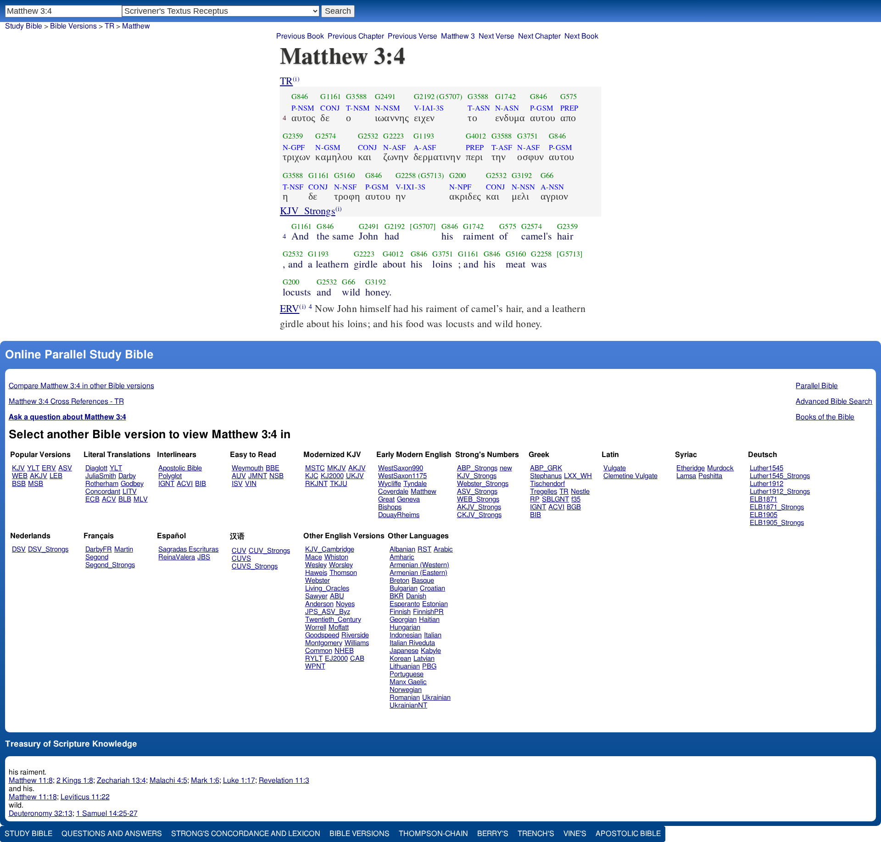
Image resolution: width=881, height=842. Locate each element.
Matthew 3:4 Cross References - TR (66, 401)
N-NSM (387, 108)
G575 (568, 96)
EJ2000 (336, 658)
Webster (317, 580)
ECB (92, 499)
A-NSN (552, 187)
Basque (423, 580)
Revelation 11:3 (284, 780)
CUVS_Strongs (255, 566)
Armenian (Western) (419, 565)
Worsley (341, 565)
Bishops (389, 507)
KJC (311, 476)
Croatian (432, 588)
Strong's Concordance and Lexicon (245, 833)
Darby (127, 476)
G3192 (522, 175)
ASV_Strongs (477, 491)
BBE (272, 468)
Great (386, 499)
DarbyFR (98, 549)
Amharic (402, 557)
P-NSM (303, 108)
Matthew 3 (458, 36)
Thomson (343, 572)
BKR (397, 596)
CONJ (330, 108)
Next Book (581, 36)
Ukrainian (436, 697)
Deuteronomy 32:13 (40, 813)
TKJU (338, 483)
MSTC (315, 468)
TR (286, 80)
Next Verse (496, 36)
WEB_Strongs (478, 499)
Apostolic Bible (628, 833)
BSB (19, 483)
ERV (289, 308)
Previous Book (300, 36)
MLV (141, 499)
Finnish (400, 611)
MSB (35, 483)
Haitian (429, 619)
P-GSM (541, 108)
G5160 (344, 175)
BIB (200, 483)
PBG (429, 666)
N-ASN (507, 108)
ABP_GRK (546, 468)
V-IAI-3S (429, 108)
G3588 (356, 96)
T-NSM (358, 108)
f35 (575, 499)
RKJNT (316, 483)
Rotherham (101, 483)
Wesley (316, 565)
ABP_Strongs (477, 468)
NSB (276, 476)
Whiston (336, 557)
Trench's (536, 833)
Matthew (423, 491)
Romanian (405, 697)
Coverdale (393, 491)
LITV (130, 491)
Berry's (492, 833)
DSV (19, 549)
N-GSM (327, 147)
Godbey (132, 483)
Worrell (315, 627)
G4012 (476, 136)
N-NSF (345, 187)
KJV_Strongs (307, 210)
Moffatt (339, 627)
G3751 (527, 136)
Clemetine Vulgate (630, 476)
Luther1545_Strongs (780, 476)
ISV (237, 483)
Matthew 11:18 (33, 797)
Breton (399, 580)
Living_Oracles (327, 588)
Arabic (443, 549)
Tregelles (543, 491)
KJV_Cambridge (329, 549)
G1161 (330, 96)
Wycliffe (389, 483)
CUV (239, 550)
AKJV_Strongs (479, 507)
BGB (574, 507)
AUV (239, 476)
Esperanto (405, 604)
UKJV (355, 476)
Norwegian (406, 689)
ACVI (185, 483)
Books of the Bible (825, 417)
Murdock (720, 468)
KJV (18, 468)
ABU (337, 596)
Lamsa (686, 476)
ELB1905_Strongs (777, 522)
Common (318, 650)
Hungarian (405, 627)
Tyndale (415, 483)
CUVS (241, 558)
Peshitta (710, 476)
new (506, 468)
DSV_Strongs (48, 549)
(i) (296, 78)
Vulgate (614, 468)
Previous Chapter (356, 36)
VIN (250, 483)
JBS (203, 557)
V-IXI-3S (410, 187)
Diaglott (96, 468)
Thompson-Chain (433, 833)
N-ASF (394, 147)
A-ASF (424, 147)
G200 (457, 175)
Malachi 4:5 (168, 780)
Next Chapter (539, 36)
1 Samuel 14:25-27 (107, 813)
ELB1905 (763, 515)
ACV (109, 499)
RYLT (314, 658)
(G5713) (431, 175)
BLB (124, 499)
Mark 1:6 (205, 780)
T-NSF (293, 187)
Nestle (580, 491)
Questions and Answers (111, 833)
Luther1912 (766, 483)
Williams (357, 643)
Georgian (403, 619)
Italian (432, 635)
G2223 (393, 136)
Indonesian (406, 635)
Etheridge (690, 468)
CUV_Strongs (269, 550)
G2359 (293, 136)
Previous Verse (412, 36)
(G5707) (449, 96)
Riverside (355, 635)
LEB (56, 476)
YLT (33, 468)
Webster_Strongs (482, 483)
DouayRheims (398, 515)
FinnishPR (428, 611)
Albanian (402, 549)
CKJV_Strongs (479, 515)
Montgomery (323, 643)
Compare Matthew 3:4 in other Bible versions (81, 386)
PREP (569, 108)
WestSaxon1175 (402, 476)
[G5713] (570, 254)
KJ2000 (332, 476)
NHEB (344, 650)
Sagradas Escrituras (188, 549)
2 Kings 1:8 (74, 780)
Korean (400, 658)
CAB (357, 658)
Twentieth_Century (333, 619)
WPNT (315, 666)
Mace (313, 557)
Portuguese (407, 674)
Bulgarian (404, 588)
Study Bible (23, 26)
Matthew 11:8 (31, 780)
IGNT (166, 483)
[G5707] (423, 226)
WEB (20, 476)
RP (535, 499)
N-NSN (523, 187)
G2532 (368, 136)
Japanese (404, 650)
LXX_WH (578, 476)
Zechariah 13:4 (121, 780)
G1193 (423, 136)
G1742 (505, 96)
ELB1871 (763, 499)
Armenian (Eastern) (418, 572)
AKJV (38, 476)
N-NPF (460, 187)
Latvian (424, 658)
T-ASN (479, 108)
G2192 (424, 96)
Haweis (316, 572)
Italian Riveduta (412, 643)
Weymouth (247, 468)
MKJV (336, 468)
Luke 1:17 (239, 780)
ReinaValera (176, 557)
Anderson (319, 604)
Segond (96, 557)
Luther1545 (766, 468)
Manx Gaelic (408, 682)
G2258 (406, 175)
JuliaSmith (100, 476)
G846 (299, 96)
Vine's (574, 833)
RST (424, 549)
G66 (547, 175)
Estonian (435, 604)
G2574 (325, 136)
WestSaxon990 (400, 468)
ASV (65, 468)
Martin (123, 549)
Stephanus (546, 476)
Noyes (345, 604)
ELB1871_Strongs (777, 507)
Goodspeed (322, 635)
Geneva (408, 499)
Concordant (102, 491)
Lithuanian (405, 666)
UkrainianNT (408, 705)
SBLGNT (555, 499)
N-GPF (294, 147)
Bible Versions (73, 26)
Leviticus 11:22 (85, 797)
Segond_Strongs (110, 565)
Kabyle (431, 650)
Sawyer (316, 596)
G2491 (385, 96)
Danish (416, 596)
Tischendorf (547, 483)
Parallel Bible (817, 386)
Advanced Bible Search (834, 401)
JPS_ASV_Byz (327, 611)
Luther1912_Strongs (780, 491)
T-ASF (502, 147)
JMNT (257, 476)
